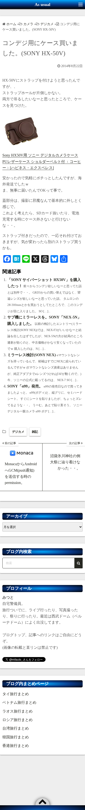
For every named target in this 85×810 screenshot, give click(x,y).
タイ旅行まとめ (15, 694)
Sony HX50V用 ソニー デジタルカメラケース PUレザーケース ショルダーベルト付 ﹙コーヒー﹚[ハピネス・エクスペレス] (41, 161)
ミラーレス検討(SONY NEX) (31, 355)
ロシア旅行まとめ (17, 720)
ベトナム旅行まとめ (19, 702)
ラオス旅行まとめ (17, 711)
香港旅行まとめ (15, 746)
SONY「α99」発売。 (25, 386)
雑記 (35, 431)
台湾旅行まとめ (15, 728)
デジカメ (18, 431)
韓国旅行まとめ (15, 737)
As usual (42, 4)
